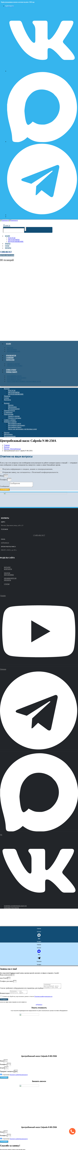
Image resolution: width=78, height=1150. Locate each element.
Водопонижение (13, 351)
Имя (2, 476)
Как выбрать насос (14, 376)
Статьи (7, 246)
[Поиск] (25, 229)
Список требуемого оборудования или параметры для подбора (22, 988)
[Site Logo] (9, 220)
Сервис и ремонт (11, 370)
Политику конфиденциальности (19, 1074)
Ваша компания (5, 975)
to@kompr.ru (5, 542)
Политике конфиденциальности (43, 996)
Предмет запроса (7, 1071)
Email (2, 1068)
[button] (6, 225)
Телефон (3, 480)
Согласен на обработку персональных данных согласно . (27, 996)
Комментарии (5, 993)
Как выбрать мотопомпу (16, 378)
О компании (10, 358)
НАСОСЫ (11, 238)
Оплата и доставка (14, 366)
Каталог (7, 236)
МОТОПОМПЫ (14, 240)
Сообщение (5, 486)
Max (39, 938)
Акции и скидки (13, 364)
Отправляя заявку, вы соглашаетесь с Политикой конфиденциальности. (30, 472)
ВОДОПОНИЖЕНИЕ (15, 241)
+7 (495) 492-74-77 (39, 535)
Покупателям (10, 360)
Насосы (10, 348)
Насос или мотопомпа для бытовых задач (24, 381)
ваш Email (3, 978)
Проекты (7, 243)
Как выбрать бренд (14, 379)
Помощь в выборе (11, 372)
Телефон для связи (6, 981)
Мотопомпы (12, 349)
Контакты (8, 248)
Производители (11, 355)
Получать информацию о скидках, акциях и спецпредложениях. (27, 469)
